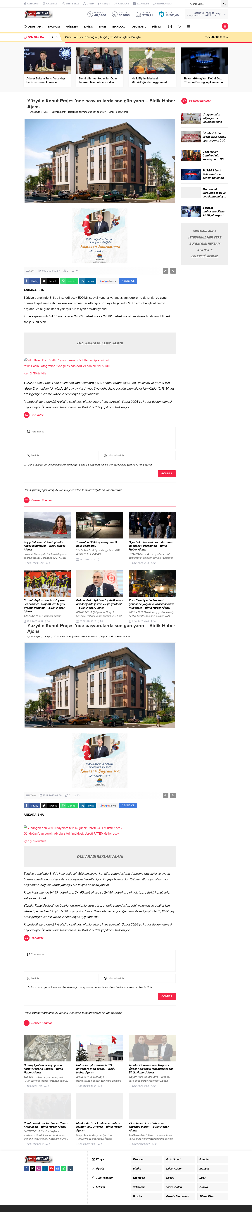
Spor (46, 111)
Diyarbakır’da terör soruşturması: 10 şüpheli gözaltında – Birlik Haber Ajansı (151, 545)
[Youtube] (51, 1168)
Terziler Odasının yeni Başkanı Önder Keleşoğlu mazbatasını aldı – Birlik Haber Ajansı (152, 1068)
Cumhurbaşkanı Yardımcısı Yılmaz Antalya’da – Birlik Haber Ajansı (46, 1125)
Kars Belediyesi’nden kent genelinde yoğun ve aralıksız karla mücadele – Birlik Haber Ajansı (151, 604)
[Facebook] (26, 1168)
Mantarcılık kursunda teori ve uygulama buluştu (214, 192)
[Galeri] (170, 26)
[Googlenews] (57, 1168)
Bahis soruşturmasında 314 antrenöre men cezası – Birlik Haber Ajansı (95, 1068)
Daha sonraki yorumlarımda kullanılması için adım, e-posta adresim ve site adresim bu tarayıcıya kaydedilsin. (90, 464)
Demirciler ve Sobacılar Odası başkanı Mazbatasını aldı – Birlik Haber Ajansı (98, 82)
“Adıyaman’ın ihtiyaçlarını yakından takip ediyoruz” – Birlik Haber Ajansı (214, 122)
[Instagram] (38, 1168)
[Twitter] (32, 1168)
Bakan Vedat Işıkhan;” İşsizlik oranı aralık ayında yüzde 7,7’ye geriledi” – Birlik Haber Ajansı (99, 604)
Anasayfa (35, 111)
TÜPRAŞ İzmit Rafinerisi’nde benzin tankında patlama (213, 176)
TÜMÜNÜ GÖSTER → (216, 37)
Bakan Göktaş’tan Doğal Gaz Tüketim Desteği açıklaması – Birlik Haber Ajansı (203, 82)
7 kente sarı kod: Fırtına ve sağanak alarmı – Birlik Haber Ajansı (149, 1126)
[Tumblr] (70, 1168)
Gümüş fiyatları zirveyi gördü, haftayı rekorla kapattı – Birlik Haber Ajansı (43, 1068)
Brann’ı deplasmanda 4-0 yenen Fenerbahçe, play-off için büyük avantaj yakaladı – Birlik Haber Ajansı (45, 606)
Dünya (47, 636)
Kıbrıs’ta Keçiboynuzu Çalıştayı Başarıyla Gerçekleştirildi (99, 37)
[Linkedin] (45, 1168)
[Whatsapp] (63, 1168)
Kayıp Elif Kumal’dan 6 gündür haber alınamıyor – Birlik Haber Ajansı (44, 545)
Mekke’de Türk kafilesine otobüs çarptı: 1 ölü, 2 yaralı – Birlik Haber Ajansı (99, 1126)
